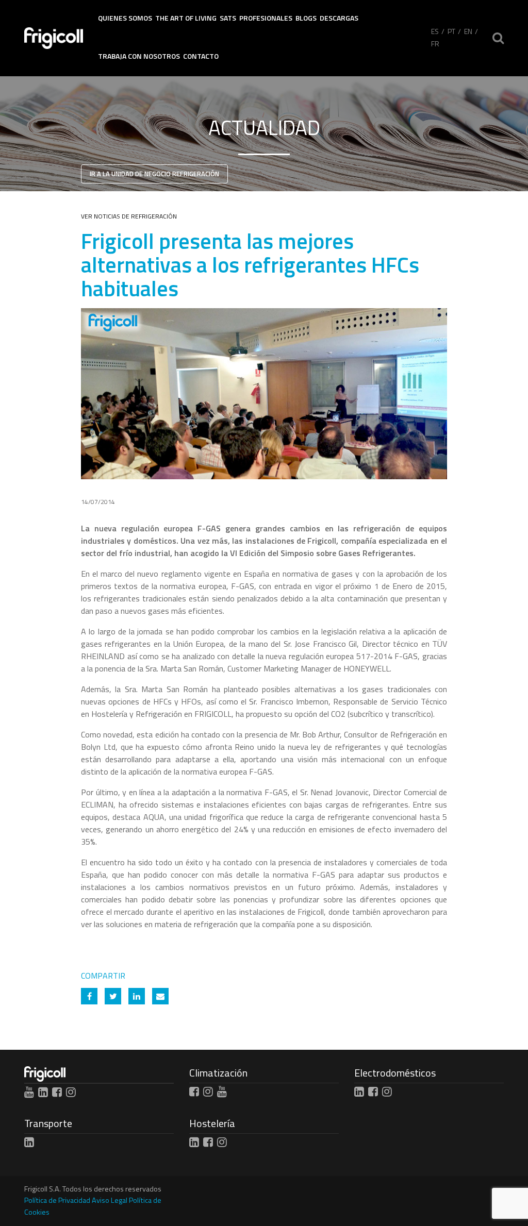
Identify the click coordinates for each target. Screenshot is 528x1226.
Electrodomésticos (395, 1073)
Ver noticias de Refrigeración (129, 216)
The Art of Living (186, 17)
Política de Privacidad (57, 1200)
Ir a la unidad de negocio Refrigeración (154, 174)
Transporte (48, 1123)
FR (435, 43)
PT (451, 31)
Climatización (218, 1073)
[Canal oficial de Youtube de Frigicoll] (29, 1092)
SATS (228, 17)
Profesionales (265, 17)
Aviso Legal (109, 1200)
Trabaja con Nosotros (139, 56)
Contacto (201, 56)
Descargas (339, 17)
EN (468, 31)
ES (435, 31)
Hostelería (212, 1123)
